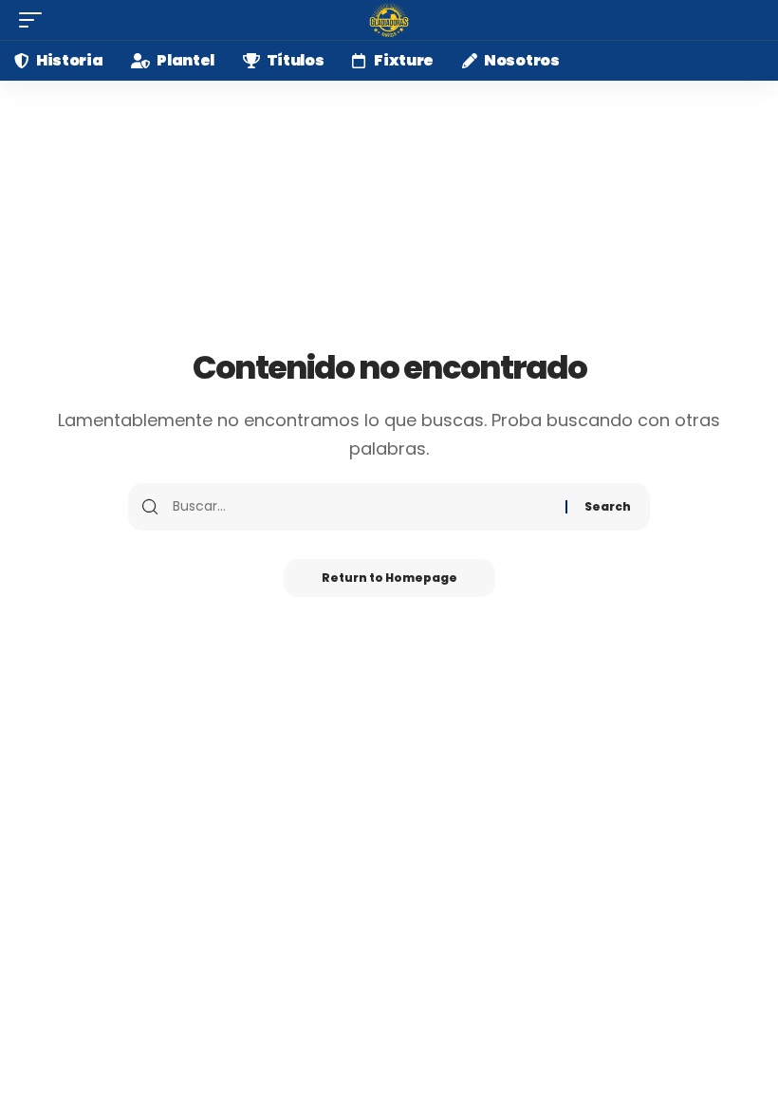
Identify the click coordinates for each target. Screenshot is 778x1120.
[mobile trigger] (35, 20)
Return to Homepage (389, 577)
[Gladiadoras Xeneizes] (389, 20)
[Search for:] (361, 507)
